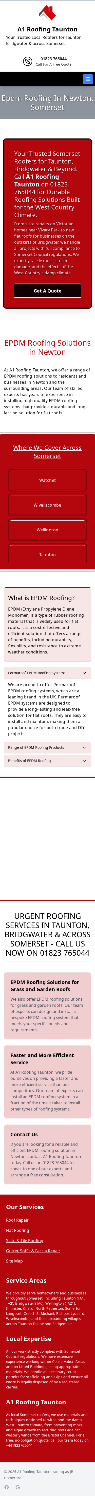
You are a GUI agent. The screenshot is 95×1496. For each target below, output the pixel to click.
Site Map (14, 1261)
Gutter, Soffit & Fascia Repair (33, 1251)
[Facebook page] (6, 1487)
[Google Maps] (17, 1487)
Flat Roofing (17, 1230)
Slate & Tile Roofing (24, 1240)
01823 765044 (64, 953)
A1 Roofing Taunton (47, 29)
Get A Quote (48, 291)
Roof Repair (17, 1220)
